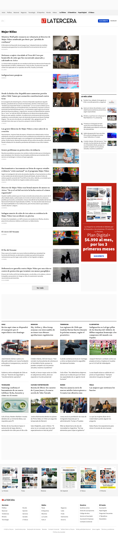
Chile (3, 324)
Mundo (48, 12)
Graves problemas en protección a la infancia (20, 150)
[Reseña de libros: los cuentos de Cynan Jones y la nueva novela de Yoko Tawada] (44, 405)
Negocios (24, 12)
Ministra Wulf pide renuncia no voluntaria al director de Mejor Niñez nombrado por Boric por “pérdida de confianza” (25, 39)
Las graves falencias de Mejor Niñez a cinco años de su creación (24, 130)
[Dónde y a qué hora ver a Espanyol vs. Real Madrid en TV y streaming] (112, 117)
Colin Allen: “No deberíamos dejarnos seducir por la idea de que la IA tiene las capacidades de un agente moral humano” (73, 375)
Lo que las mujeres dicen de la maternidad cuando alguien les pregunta (100, 418)
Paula (91, 385)
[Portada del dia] (99, 221)
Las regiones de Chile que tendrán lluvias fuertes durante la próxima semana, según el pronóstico (73, 331)
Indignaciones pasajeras (11, 75)
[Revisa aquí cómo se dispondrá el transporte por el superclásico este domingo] (15, 347)
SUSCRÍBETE (99, 256)
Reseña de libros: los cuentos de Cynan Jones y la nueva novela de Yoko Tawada (43, 390)
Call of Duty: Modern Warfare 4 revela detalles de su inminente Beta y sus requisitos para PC (14, 418)
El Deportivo (41, 12)
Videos (55, 12)
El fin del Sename (9, 250)
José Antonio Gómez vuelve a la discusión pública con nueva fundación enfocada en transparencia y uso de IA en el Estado (14, 362)
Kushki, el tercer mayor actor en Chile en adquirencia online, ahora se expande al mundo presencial (44, 374)
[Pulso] (29, 489)
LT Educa (91, 12)
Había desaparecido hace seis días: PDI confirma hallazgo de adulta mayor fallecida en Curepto (94, 135)
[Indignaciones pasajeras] (66, 81)
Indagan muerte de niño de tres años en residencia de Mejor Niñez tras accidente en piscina (24, 215)
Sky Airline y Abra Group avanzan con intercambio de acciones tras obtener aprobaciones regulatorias (43, 331)
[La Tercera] (10, 489)
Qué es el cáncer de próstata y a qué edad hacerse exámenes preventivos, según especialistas (95, 110)
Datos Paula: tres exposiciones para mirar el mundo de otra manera (101, 427)
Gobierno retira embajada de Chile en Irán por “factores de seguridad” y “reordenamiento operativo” (14, 374)
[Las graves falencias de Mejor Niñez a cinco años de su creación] (66, 135)
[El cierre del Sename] (66, 238)
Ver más (40, 288)
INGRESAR (113, 21)
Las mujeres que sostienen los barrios (102, 389)
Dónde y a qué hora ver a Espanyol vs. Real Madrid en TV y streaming (95, 117)
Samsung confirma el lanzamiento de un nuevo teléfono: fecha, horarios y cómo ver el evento (12, 392)
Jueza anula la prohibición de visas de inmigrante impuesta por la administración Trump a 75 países (73, 418)
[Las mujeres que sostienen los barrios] (103, 405)
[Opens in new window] (49, 489)
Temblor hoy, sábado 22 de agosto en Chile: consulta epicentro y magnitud (94, 101)
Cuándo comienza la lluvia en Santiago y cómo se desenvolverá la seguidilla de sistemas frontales (73, 361)
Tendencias (64, 324)
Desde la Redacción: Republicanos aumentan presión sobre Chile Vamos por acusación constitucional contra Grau (25, 96)
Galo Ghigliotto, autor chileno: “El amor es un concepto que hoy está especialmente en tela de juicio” (43, 428)
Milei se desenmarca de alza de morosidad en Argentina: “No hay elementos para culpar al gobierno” (72, 428)
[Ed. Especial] (68, 489)
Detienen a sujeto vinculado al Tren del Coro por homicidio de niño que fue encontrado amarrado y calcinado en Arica (23, 57)
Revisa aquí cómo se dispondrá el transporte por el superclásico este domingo (14, 329)
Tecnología (31, 12)
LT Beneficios (72, 12)
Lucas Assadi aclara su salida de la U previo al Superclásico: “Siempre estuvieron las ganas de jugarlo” (101, 374)
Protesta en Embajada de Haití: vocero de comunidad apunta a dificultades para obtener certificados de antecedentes (95, 126)
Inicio (3, 12)
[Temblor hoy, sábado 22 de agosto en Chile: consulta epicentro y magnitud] (112, 102)
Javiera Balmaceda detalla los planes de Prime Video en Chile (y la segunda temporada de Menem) (44, 418)
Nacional (16, 12)
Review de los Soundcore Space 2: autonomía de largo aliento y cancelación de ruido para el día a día (14, 428)
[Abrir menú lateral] (3, 20)
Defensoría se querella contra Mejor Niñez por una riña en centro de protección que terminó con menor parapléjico (26, 270)
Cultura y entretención (40, 385)
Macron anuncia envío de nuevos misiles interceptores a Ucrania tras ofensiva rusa (73, 390)
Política (9, 12)
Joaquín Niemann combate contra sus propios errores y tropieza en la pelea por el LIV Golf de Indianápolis (102, 361)
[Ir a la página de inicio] (59, 20)
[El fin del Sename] (66, 256)
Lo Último (62, 12)
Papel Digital (82, 12)
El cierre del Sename (10, 232)
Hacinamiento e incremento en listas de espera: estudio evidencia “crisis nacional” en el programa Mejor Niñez (25, 170)
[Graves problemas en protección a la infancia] (66, 156)
